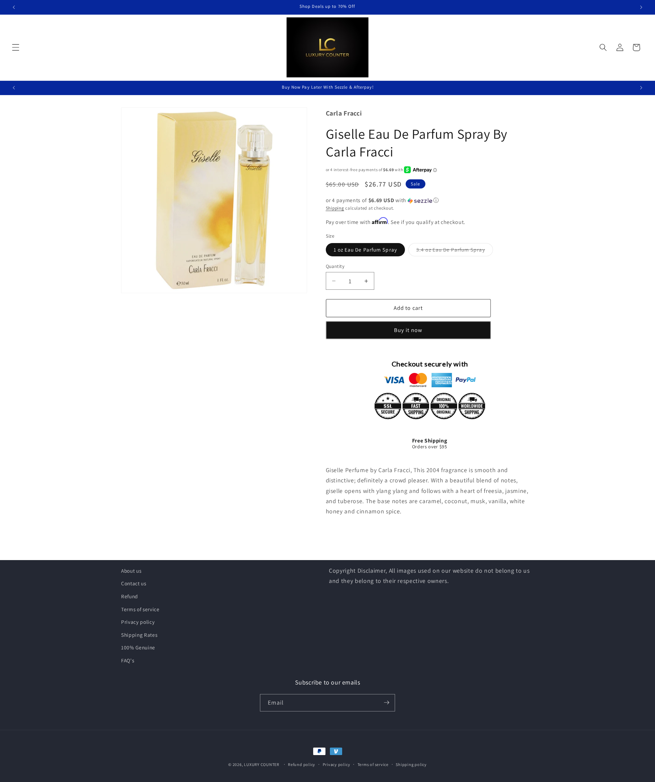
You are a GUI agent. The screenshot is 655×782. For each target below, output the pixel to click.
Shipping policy (411, 764)
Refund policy (301, 764)
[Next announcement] (641, 7)
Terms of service (140, 609)
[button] (16, 47)
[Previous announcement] (13, 7)
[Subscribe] (386, 702)
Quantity (335, 266)
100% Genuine (138, 647)
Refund (129, 596)
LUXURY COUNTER (261, 764)
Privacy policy (138, 622)
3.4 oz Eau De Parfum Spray (454, 251)
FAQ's (127, 660)
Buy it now (408, 330)
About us (131, 570)
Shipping (335, 208)
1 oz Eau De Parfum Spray (365, 249)
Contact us (133, 583)
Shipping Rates (139, 634)
